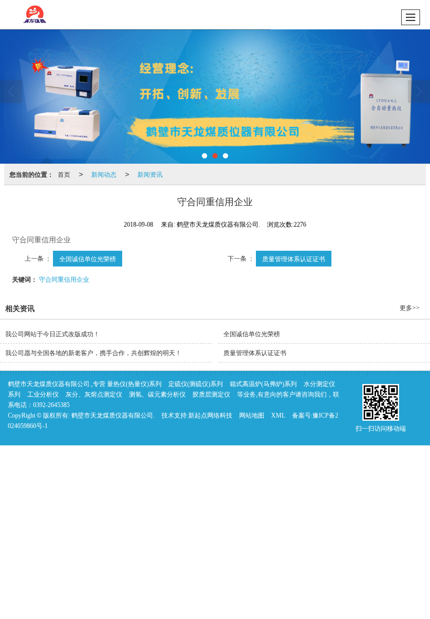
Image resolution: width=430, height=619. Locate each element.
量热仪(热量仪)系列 (134, 384)
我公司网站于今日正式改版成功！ (52, 334)
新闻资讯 (150, 173)
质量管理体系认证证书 (293, 258)
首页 (64, 173)
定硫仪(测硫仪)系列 (195, 384)
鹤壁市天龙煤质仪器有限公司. (113, 415)
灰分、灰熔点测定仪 (94, 394)
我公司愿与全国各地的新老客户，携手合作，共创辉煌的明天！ (93, 353)
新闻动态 (103, 173)
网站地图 (251, 415)
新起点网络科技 (210, 415)
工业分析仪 (43, 394)
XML (278, 415)
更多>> (410, 308)
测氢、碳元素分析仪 (157, 394)
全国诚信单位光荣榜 (87, 258)
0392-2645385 (51, 405)
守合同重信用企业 (64, 278)
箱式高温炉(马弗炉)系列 (263, 384)
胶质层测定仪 (211, 394)
